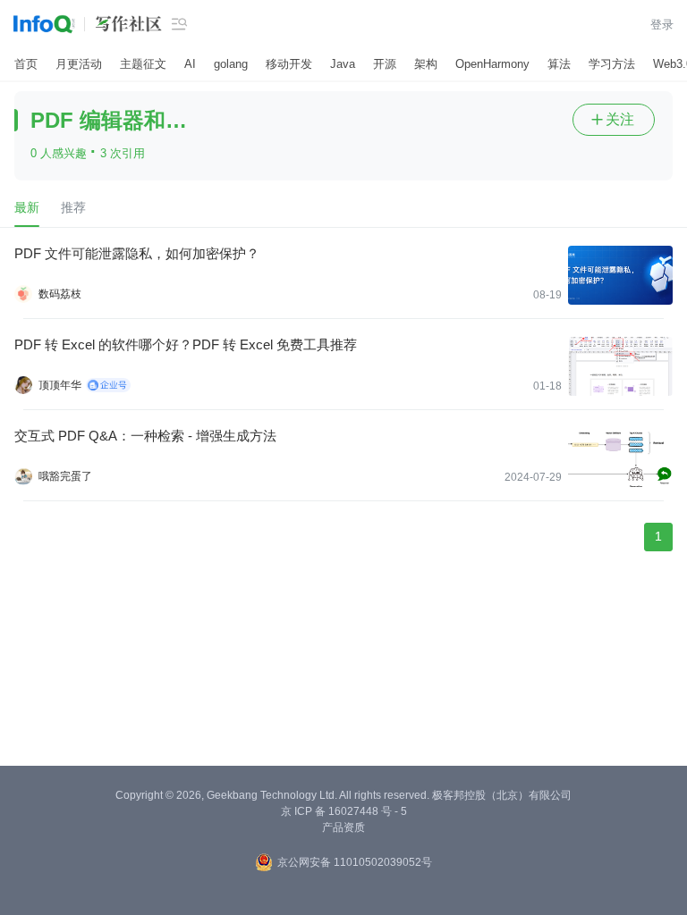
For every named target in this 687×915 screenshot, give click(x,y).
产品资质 (343, 827)
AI (190, 64)
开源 (384, 64)
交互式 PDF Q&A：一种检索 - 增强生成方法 (145, 435)
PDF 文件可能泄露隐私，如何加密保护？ (136, 253)
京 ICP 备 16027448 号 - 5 (344, 811)
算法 (559, 64)
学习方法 (612, 64)
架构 (425, 64)
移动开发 (289, 64)
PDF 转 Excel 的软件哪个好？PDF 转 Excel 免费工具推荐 (185, 344)
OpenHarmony (492, 64)
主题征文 (143, 64)
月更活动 (78, 64)
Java (342, 64)
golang (231, 64)
